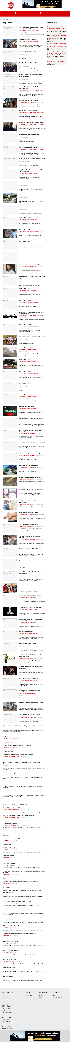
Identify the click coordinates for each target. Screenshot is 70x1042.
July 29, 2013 (41, 231)
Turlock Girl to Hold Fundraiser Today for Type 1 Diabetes (17, 745)
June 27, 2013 (21, 292)
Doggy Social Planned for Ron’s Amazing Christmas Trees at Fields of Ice (32, 170)
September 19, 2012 (14, 738)
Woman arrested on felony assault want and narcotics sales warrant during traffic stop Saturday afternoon (56, 45)
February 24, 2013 (39, 550)
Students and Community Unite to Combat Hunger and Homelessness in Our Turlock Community (22, 763)
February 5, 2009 (13, 978)
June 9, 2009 (12, 883)
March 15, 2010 (23, 801)
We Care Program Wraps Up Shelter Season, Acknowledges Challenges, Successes (30, 99)
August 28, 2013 (22, 185)
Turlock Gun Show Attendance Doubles (28, 524)
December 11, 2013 (23, 161)
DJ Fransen (6, 727)
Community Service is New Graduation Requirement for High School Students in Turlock (23, 735)
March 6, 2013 (39, 504)
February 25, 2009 (14, 961)
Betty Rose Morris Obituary (9, 959)
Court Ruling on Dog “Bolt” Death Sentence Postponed (29, 714)
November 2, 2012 (13, 727)
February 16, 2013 (39, 575)
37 (19, 541)
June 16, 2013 (21, 386)
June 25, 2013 (21, 327)
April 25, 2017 (22, 32)
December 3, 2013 (22, 174)
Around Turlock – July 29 (25, 217)
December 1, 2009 (23, 832)
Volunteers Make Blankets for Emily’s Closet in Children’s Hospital (30, 87)
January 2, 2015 (22, 54)
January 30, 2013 (39, 658)
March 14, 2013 (39, 479)
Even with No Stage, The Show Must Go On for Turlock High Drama (30, 75)
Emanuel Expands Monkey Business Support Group (32, 336)
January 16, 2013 (39, 717)
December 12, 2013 (23, 150)
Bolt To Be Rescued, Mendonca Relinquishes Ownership (30, 536)
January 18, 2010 (23, 825)
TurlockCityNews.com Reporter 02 (27, 514)
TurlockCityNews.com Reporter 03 (11, 756)
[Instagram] (48, 13)
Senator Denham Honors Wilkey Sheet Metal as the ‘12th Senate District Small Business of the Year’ (22, 891)
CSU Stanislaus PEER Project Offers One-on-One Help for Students (31, 619)
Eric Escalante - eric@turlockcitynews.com (29, 30)
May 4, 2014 (38, 102)
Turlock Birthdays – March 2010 (11, 800)
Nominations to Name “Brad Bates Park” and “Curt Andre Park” (19, 909)
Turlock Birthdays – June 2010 (10, 782)
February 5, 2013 (39, 597)
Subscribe (56, 13)
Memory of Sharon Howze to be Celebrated (29, 264)
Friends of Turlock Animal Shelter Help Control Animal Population (30, 572)
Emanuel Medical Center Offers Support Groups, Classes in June (31, 431)
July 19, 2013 (40, 266)
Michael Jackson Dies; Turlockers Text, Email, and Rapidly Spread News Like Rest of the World (24, 871)
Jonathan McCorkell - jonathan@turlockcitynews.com (32, 64)
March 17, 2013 (39, 443)
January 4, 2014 (22, 125)
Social (10, 19)
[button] (15, 13)
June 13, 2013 (21, 410)
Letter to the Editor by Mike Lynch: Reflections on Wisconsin (18, 754)
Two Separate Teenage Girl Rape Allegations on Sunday (17, 901)
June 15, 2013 (21, 398)
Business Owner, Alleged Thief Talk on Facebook (31, 122)
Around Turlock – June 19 (25, 348)
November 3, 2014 (22, 91)
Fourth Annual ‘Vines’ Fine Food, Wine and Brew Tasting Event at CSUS (31, 655)
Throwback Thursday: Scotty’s (26, 406)
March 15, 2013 (39, 467)
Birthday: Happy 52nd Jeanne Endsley (12, 926)
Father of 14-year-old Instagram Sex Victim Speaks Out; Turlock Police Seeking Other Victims (31, 146)
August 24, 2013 (22, 197)
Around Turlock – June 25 (25, 300)
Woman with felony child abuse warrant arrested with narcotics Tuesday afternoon (56, 28)
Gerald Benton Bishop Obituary (11, 848)
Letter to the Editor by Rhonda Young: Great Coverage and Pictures (19, 933)
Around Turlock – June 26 (25, 288)
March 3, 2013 (39, 514)
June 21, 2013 (21, 351)
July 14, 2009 (12, 857)
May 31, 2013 (38, 433)
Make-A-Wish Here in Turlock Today (27, 39)
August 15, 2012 (23, 756)
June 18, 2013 (21, 374)
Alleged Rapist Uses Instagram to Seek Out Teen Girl (32, 158)
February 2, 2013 (39, 622)
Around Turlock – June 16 (25, 371)
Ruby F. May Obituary (8, 976)
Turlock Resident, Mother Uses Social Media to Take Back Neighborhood (31, 312)
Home (4, 19)
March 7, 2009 (13, 927)
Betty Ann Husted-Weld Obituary (11, 950)
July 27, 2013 (41, 254)
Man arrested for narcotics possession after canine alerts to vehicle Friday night (55, 61)
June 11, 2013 (38, 421)
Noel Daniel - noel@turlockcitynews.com (29, 136)
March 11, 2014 (22, 114)
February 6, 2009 (13, 969)
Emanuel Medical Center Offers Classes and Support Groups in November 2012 (22, 726)
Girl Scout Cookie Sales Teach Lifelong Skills (30, 548)
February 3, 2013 (22, 610)
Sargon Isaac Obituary (8, 855)
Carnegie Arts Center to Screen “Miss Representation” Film (28, 501)
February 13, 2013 (39, 585)
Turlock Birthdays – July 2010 (10, 773)
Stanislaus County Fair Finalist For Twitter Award (31, 489)
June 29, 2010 (23, 774)
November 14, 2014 (23, 66)
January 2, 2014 (22, 137)
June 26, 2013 (21, 303)
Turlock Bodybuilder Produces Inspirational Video (31, 206)
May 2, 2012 (12, 765)
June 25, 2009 (12, 874)
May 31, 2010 (22, 783)
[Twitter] (44, 13)
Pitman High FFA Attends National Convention (30, 63)
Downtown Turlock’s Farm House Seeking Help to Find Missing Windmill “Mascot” (31, 27)
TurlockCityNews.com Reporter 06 (27, 102)
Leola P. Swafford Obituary (9, 967)
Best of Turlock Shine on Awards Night (28, 678)
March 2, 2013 (39, 526)
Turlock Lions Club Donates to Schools (28, 182)
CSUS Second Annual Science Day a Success (30, 584)
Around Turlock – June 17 (25, 359)
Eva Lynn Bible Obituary (9, 863)
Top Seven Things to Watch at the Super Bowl (30, 607)
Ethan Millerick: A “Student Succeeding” (29, 110)
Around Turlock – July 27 (25, 241)
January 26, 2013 (22, 681)
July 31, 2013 (41, 219)
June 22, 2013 (21, 339)
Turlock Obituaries (7, 791)
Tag (7, 19)
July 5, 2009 (12, 865)
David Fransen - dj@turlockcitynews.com (29, 41)
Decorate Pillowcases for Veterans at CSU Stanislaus (32, 442)
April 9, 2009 (12, 910)
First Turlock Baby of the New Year (27, 51)
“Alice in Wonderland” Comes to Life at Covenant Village (31, 419)
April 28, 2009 (13, 903)
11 (27, 197)
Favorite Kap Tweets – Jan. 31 (26, 631)
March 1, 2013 (41, 539)
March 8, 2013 (39, 490)
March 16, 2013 (39, 455)
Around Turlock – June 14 (25, 395)
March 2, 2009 (13, 935)
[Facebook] (40, 13)
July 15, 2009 (12, 849)
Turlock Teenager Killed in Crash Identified (29, 454)
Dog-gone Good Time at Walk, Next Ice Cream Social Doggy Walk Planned (32, 277)
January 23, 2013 (39, 705)
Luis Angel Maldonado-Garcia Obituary (12, 839)
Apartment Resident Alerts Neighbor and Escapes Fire (31, 703)
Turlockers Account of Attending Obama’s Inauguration (29, 690)
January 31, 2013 (22, 634)
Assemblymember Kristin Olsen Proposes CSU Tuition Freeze (30, 667)
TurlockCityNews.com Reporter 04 (27, 421)
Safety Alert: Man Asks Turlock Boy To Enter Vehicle (32, 477)
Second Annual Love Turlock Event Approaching (31, 595)
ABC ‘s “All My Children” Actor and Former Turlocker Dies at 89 (18, 815)
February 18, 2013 (39, 561)
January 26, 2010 (23, 817)
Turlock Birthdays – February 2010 (11, 808)
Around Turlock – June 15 (25, 383)
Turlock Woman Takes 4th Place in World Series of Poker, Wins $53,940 (20, 881)
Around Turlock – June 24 (25, 324)
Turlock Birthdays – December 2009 (12, 831)
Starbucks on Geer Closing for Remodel (28, 465)
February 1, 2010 (23, 809)
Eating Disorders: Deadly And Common (28, 512)
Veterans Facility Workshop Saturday (28, 643)
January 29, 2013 (39, 670)
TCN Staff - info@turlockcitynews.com (28, 173)
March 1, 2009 (13, 943)
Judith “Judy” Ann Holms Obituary (11, 918)
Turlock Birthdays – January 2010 (11, 823)
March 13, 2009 (13, 920)
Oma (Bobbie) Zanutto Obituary (10, 941)
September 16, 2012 (14, 747)
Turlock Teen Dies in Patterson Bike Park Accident (31, 194)
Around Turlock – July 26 (25, 253)
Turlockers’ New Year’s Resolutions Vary (29, 134)
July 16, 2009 (12, 840)
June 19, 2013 (21, 363)
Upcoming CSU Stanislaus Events (27, 560)
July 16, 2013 (21, 281)
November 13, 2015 (23, 42)
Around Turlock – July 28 (25, 229)
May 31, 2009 (12, 894)
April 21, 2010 (13, 792)
